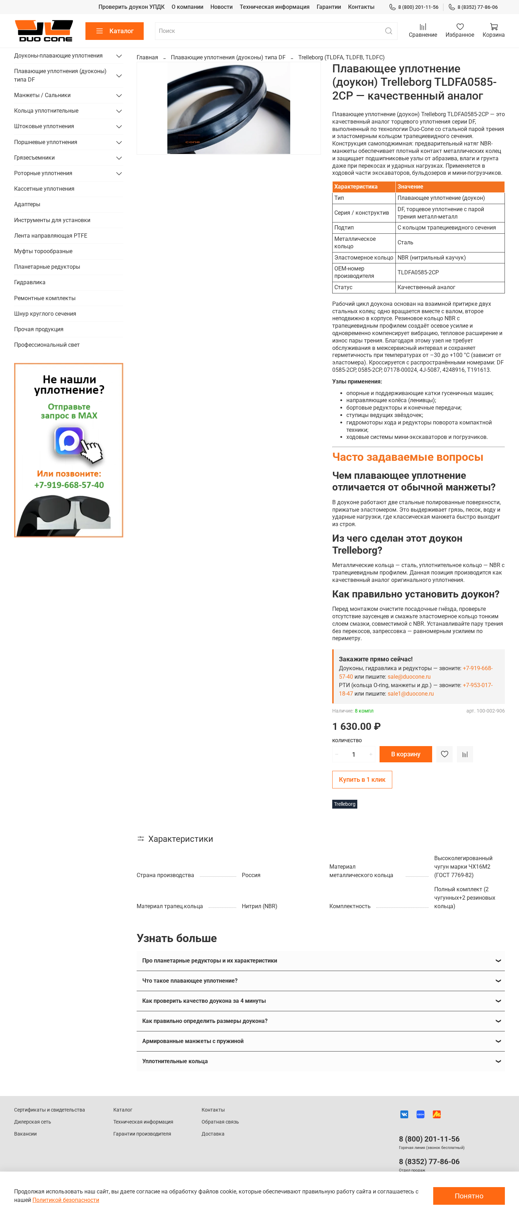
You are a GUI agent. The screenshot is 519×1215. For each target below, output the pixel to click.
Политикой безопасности (65, 1200)
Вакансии (25, 1134)
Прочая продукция (39, 329)
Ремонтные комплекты (45, 297)
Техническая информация (275, 7)
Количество (347, 740)
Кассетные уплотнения (44, 188)
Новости (221, 7)
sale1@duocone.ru (411, 693)
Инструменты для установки (52, 220)
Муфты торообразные (43, 251)
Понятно (469, 1196)
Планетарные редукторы (47, 266)
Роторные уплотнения (43, 173)
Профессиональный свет (47, 344)
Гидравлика (30, 282)
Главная (147, 57)
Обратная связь (220, 1122)
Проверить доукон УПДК (132, 7)
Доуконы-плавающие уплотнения (58, 55)
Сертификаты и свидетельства (49, 1110)
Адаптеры (27, 204)
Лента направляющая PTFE (50, 235)
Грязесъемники (34, 157)
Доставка (213, 1134)
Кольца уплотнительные (46, 110)
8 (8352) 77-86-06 (478, 7)
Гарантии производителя (142, 1134)
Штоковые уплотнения (44, 126)
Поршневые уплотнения (45, 142)
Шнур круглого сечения (45, 313)
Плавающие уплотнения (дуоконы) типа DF (228, 57)
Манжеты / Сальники (42, 95)
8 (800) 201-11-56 (418, 7)
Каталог (121, 31)
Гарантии (329, 7)
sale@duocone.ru (409, 676)
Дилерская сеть (32, 1122)
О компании (187, 7)
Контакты (361, 7)
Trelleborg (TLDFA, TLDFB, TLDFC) (341, 57)
